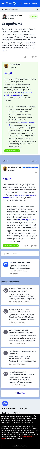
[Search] (20, 3)
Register (27, 3)
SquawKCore (13, 385)
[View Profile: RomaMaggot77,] (5, 290)
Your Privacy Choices (20, 446)
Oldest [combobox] (33, 161)
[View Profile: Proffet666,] (5, 332)
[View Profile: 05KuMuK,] (5, 311)
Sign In (34, 3)
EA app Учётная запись (11, 9)
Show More (21, 393)
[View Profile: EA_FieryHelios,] (6, 66)
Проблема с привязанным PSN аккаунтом (22, 352)
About (16, 413)
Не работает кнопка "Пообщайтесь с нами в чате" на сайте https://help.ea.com (22, 373)
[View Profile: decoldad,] (5, 353)
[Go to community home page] (9, 3)
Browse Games (9, 408)
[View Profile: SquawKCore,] (5, 374)
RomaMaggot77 (14, 302)
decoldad (12, 364)
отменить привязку (25, 220)
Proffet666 (13, 343)
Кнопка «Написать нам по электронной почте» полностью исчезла (20, 290)
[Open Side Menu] (3, 3)
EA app (23, 408)
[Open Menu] (36, 9)
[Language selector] (15, 3)
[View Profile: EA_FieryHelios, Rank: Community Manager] (5, 168)
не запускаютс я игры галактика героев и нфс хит (21, 331)
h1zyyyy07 (12, 15)
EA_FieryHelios (15, 65)
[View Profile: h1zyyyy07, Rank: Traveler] (4, 16)
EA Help (5, 413)
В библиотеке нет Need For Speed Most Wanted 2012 (20, 311)
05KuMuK (12, 322)
